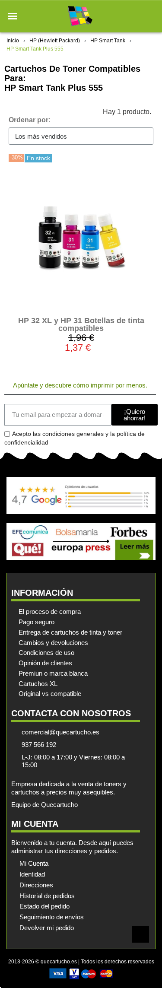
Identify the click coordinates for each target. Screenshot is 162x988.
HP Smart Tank (107, 41)
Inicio (12, 41)
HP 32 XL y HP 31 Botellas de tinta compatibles (81, 324)
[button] (12, 16)
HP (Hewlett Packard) (54, 41)
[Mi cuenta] (135, 16)
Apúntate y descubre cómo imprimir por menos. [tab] (80, 385)
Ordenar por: (30, 120)
